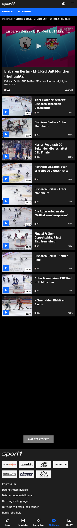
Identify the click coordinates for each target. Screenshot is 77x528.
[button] (38, 46)
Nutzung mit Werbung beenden (20, 507)
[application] (38, 46)
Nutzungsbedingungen (15, 501)
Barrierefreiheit (11, 512)
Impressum (9, 484)
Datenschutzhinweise (15, 489)
